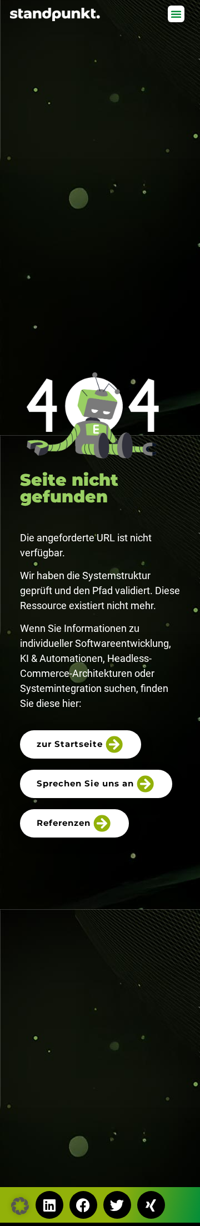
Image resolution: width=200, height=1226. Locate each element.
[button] (176, 14)
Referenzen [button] (64, 823)
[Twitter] (117, 1205)
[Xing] (151, 1205)
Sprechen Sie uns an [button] (85, 783)
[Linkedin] (49, 1205)
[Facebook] (83, 1205)
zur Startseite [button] (70, 744)
